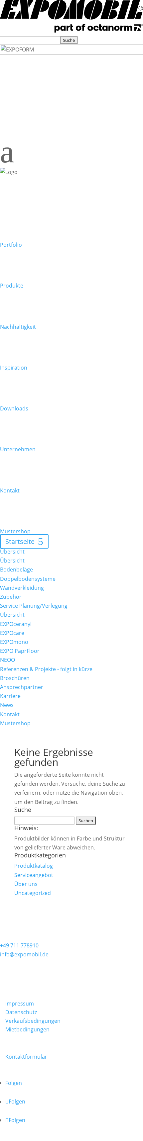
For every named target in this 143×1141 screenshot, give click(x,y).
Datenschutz (21, 1012)
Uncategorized (32, 893)
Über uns (26, 884)
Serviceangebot (33, 875)
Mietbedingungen (27, 1029)
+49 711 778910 (19, 945)
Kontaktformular (26, 1056)
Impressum (19, 1003)
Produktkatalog (33, 865)
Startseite (20, 541)
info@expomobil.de (24, 954)
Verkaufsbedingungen (33, 1020)
